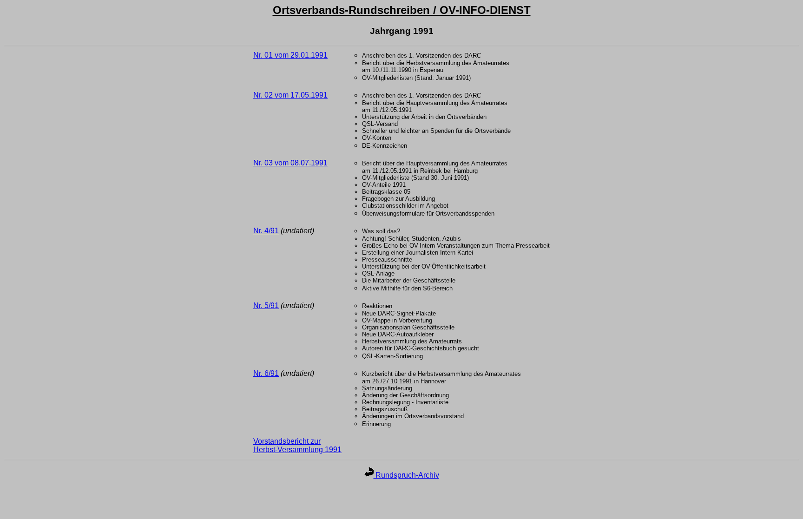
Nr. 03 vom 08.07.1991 (290, 163)
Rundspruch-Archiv (406, 475)
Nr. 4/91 (266, 231)
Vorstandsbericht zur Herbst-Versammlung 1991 (297, 445)
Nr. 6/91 (266, 373)
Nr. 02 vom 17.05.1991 (290, 95)
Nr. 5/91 (266, 305)
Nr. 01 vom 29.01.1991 (290, 55)
